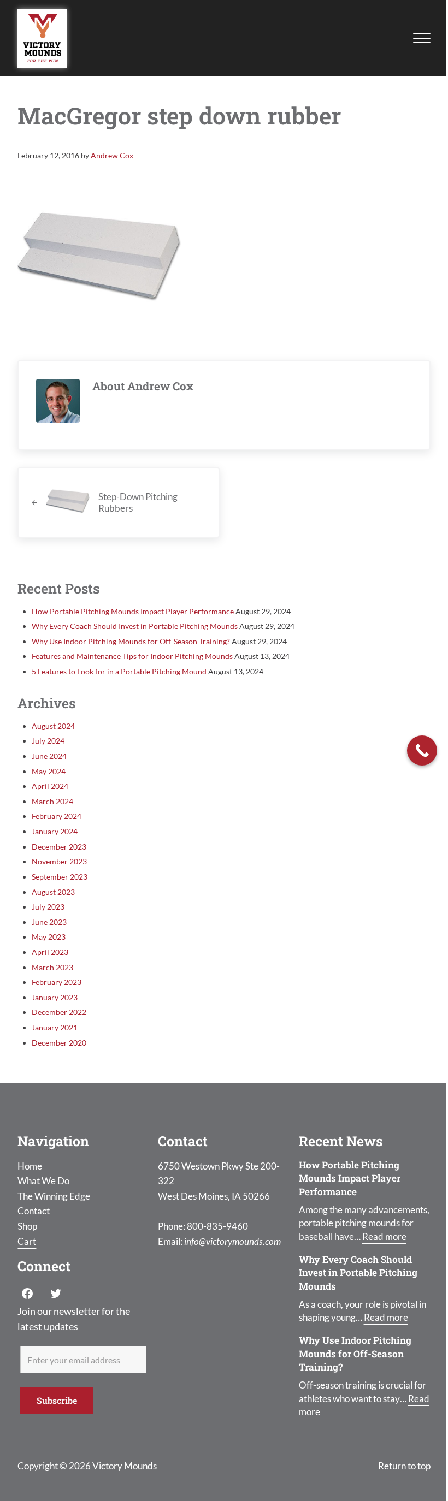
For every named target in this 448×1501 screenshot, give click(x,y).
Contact (33, 1211)
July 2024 (48, 740)
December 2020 (59, 1042)
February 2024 (56, 816)
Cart (26, 1241)
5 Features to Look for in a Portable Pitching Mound (119, 671)
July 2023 (48, 906)
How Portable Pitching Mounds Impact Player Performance (133, 611)
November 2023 (59, 861)
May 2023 (49, 936)
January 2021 (55, 1027)
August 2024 (53, 726)
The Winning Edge (53, 1196)
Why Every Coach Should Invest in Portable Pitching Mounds (135, 626)
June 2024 (49, 756)
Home (29, 1166)
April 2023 (50, 952)
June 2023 (49, 922)
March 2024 (52, 801)
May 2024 (49, 771)
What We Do (43, 1180)
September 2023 (59, 876)
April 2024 (50, 786)
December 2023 (59, 846)
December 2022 (59, 1012)
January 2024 (55, 831)
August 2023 (53, 892)
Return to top (404, 1466)
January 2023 (55, 997)
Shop (27, 1226)
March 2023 (52, 967)
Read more (384, 1236)
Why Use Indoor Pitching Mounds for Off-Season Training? (131, 641)
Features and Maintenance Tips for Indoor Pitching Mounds (132, 656)
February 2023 (56, 982)
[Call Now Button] (422, 750)
